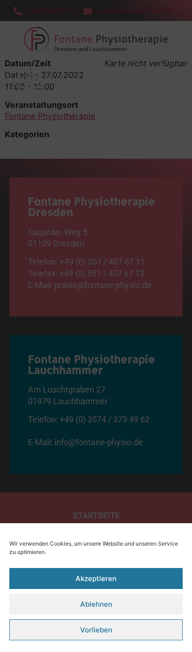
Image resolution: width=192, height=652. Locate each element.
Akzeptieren (96, 578)
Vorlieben (96, 629)
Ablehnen (96, 604)
